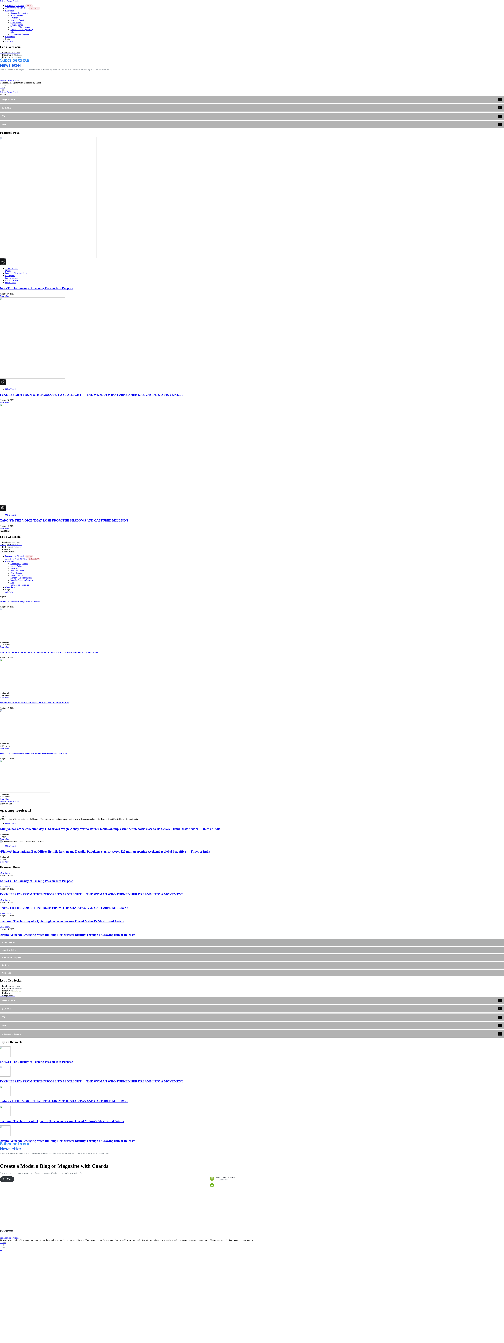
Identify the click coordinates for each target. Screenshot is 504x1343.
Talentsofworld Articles (9, 1)
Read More (4, 296)
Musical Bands (16, 25)
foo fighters (10, 275)
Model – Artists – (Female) (21, 29)
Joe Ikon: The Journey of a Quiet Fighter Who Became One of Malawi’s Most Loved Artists (33, 753)
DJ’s (12, 32)
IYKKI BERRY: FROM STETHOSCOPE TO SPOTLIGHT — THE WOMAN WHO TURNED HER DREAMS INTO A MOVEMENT (91, 394)
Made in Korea (11, 280)
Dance (8, 271)
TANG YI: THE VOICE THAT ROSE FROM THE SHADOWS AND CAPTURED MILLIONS (64, 520)
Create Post (10, 37)
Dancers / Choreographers (21, 27)
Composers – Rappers (19, 34)
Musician (14, 18)
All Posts (9, 41)
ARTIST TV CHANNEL (22, 8)
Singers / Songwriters (19, 13)
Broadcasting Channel (18, 5)
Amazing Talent (17, 20)
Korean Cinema (11, 278)
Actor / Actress (16, 15)
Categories (9, 11)
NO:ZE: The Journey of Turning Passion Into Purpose (36, 288)
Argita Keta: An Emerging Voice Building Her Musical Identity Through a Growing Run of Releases (67, 934)
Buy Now (7, 1179)
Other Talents (16, 22)
